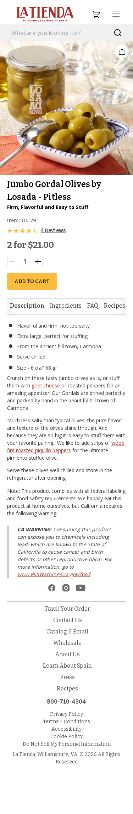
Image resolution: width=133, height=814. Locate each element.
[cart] (96, 14)
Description (27, 305)
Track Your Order (67, 608)
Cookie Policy (66, 737)
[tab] (27, 306)
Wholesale (67, 643)
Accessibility (66, 729)
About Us (67, 654)
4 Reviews (53, 231)
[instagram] (66, 588)
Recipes (114, 305)
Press (67, 677)
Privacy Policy (66, 714)
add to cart (32, 281)
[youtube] (80, 587)
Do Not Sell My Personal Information (67, 744)
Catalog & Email (67, 631)
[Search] (118, 33)
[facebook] (52, 588)
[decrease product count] (11, 261)
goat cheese (46, 385)
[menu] (116, 14)
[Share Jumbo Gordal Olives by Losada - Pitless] (122, 51)
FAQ (92, 305)
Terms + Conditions (66, 722)
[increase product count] (38, 261)
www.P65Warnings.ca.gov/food (53, 574)
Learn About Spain (67, 665)
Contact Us (67, 620)
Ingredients (66, 305)
